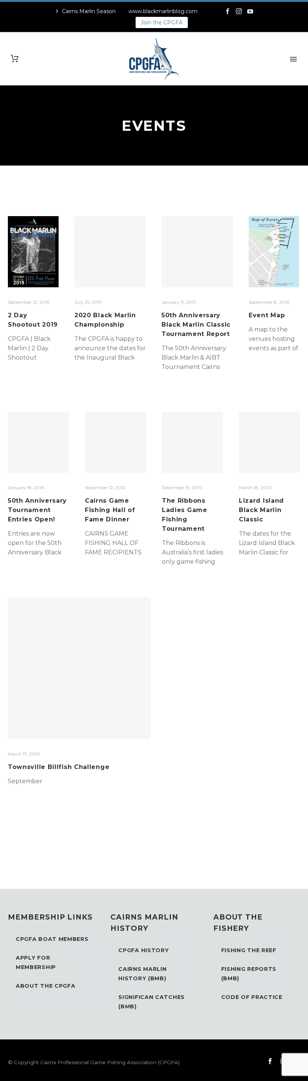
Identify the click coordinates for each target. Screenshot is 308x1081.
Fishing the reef (248, 950)
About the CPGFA (45, 985)
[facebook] (270, 1061)
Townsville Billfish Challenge (58, 766)
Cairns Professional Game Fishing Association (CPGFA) (110, 1062)
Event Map (267, 315)
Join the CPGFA (162, 22)
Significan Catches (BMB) (151, 1002)
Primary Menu (293, 59)
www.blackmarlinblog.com (163, 11)
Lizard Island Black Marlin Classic (261, 510)
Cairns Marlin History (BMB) (142, 974)
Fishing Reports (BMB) (249, 974)
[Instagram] (239, 11)
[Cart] (14, 58)
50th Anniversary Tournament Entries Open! (37, 510)
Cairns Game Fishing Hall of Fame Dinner (110, 510)
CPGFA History (143, 950)
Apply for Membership (36, 962)
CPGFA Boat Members (52, 939)
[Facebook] (227, 11)
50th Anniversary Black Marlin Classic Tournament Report (196, 324)
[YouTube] (250, 11)
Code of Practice (251, 997)
